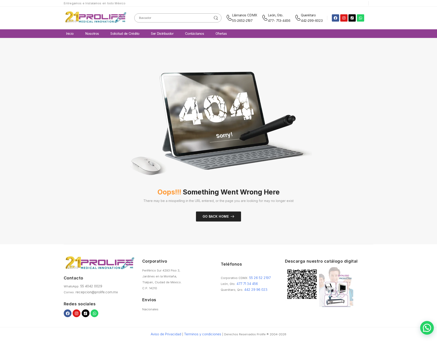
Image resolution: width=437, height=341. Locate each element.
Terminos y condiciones (202, 334)
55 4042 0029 (91, 286)
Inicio (70, 33)
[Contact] (229, 18)
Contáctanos (194, 33)
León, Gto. (275, 15)
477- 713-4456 (279, 20)
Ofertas (221, 33)
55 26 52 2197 (260, 278)
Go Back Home (216, 216)
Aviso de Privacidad (166, 334)
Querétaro (308, 15)
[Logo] (95, 18)
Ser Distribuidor (162, 33)
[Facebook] (335, 18)
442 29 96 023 (255, 289)
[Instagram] (344, 18)
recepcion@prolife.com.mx (97, 292)
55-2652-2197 (242, 20)
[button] (427, 328)
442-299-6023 (312, 20)
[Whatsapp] (360, 18)
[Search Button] (216, 17)
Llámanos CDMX (244, 15)
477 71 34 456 (247, 283)
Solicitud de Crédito (125, 33)
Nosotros (92, 33)
